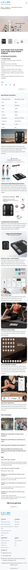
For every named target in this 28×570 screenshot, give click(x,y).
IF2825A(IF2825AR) (5, 8)
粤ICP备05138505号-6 (14, 568)
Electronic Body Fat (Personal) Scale (7, 527)
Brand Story (17, 524)
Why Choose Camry (5, 540)
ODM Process (4, 542)
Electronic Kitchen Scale (6, 530)
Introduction (17, 521)
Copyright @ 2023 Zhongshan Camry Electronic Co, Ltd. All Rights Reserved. (14, 564)
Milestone (16, 526)
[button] (12, 431)
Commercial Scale (4, 533)
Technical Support (18, 540)
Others (2, 535)
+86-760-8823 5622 (6, 555)
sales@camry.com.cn (7, 552)
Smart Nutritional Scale (5, 524)
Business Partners (4, 547)
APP (15, 542)
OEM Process (4, 545)
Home (2, 7)
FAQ (15, 545)
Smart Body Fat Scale (16, 7)
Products (7, 7)
